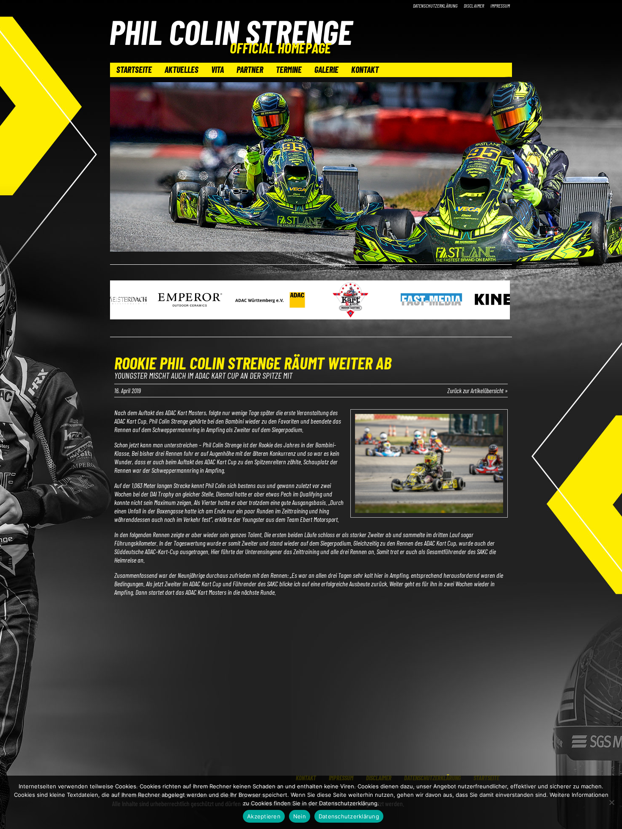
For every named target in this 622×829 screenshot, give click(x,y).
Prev (121, 301)
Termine (289, 69)
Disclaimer (474, 5)
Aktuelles (181, 69)
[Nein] (611, 802)
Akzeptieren (264, 816)
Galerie (326, 69)
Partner (250, 69)
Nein (299, 816)
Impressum (500, 5)
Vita (217, 69)
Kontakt (365, 69)
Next (501, 301)
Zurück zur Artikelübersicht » (477, 390)
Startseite (134, 69)
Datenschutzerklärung (435, 5)
